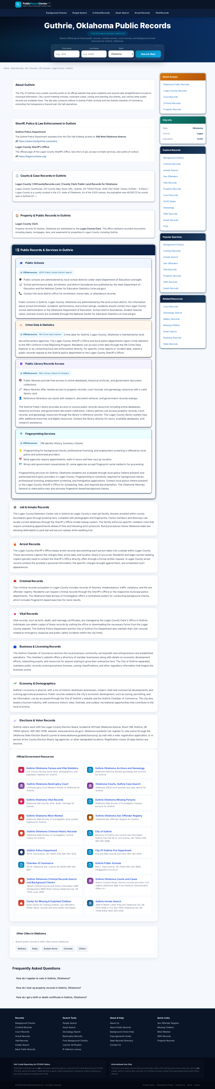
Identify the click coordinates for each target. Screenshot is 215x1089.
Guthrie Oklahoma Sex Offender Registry (119, 815)
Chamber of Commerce (39, 863)
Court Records (170, 97)
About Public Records (120, 1027)
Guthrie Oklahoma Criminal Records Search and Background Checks (52, 881)
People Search (70, 1023)
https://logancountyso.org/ (32, 156)
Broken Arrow (50, 948)
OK (26, 68)
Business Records (172, 337)
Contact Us (115, 1045)
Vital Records (170, 182)
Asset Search (170, 331)
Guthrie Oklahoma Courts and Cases (116, 879)
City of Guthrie (103, 831)
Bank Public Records (25, 1049)
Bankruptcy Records (72, 1036)
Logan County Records (175, 90)
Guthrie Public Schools (108, 863)
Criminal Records (172, 103)
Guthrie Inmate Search (108, 901)
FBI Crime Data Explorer (42, 334)
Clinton (82, 948)
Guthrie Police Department (42, 850)
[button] (83, 978)
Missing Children (171, 325)
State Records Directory (121, 1040)
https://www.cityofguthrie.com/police (38, 141)
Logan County (58, 68)
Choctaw (68, 948)
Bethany (22, 948)
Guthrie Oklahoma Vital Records (44, 799)
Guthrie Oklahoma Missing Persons (115, 799)
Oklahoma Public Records (176, 84)
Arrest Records (22, 1036)
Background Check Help (122, 1031)
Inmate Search (170, 170)
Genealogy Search (172, 312)
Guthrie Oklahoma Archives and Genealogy (120, 768)
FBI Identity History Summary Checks (62, 443)
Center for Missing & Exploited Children (48, 901)
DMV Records (170, 214)
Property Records (172, 109)
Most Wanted (163, 1031)
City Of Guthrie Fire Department (113, 850)
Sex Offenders (170, 176)
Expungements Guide (120, 1036)
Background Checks (173, 158)
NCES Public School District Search (47, 272)
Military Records (171, 319)
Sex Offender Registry (168, 1023)
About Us (114, 1023)
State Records (17, 68)
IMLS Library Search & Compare (46, 373)
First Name (66, 48)
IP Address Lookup (72, 1049)
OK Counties (44, 68)
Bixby (35, 948)
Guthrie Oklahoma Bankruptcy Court (47, 783)
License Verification (72, 1045)
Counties (33, 68)
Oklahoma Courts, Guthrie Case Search (118, 783)
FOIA (165, 226)
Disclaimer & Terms (165, 1085)
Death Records (170, 220)
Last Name (94, 48)
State (121, 48)
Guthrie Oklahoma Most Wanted (44, 815)
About (189, 1085)
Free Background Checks (75, 1040)
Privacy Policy (149, 1085)
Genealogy (168, 207)
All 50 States (169, 201)
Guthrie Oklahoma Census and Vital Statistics (52, 768)
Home (6, 68)
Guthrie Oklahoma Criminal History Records (52, 831)
